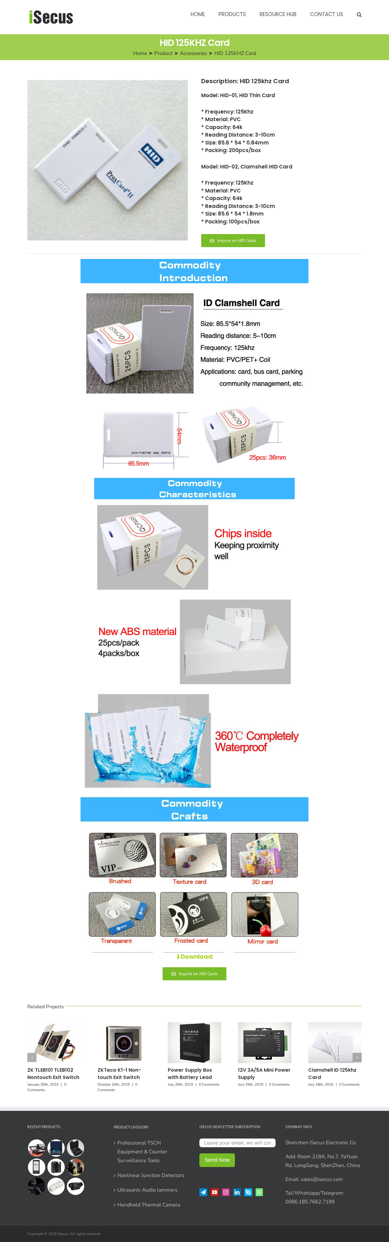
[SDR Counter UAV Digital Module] (56, 1186)
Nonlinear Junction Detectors (150, 1175)
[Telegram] (203, 1192)
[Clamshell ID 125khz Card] (335, 1025)
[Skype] (248, 1192)
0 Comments (209, 1084)
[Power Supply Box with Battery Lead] (194, 1025)
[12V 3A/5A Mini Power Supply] (264, 1025)
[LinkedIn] (237, 1192)
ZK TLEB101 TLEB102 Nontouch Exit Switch (53, 1074)
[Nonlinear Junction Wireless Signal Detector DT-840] (36, 1186)
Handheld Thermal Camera (148, 1204)
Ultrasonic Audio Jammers (147, 1189)
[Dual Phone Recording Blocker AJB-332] (36, 1148)
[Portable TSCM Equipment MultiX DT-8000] (56, 1148)
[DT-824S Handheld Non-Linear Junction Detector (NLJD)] (75, 1148)
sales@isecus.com (322, 1179)
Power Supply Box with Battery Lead (190, 1074)
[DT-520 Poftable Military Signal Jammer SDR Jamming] (75, 1167)
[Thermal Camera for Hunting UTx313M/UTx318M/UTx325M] (75, 1186)
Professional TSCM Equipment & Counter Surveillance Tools (142, 1151)
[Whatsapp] (259, 1192)
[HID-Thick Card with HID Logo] (107, 160)
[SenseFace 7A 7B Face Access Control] (36, 1167)
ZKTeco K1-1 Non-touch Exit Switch (119, 1074)
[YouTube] (215, 1192)
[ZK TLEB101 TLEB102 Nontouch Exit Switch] (54, 1025)
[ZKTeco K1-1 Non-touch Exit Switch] (124, 1025)
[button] (359, 14)
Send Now (217, 1160)
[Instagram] (226, 1192)
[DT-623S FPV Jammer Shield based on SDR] (56, 1167)
